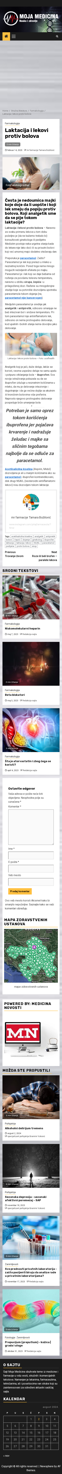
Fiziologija (10, 1337)
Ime (11, 848)
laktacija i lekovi (23, 543)
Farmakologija (12, 123)
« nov (6, 1455)
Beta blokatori (15, 694)
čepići (17, 539)
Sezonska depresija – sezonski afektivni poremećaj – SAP (25, 1198)
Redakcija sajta (29, 634)
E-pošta (13, 862)
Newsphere (46, 1466)
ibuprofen (49, 539)
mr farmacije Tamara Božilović (40, 150)
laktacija (10, 543)
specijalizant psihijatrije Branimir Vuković (26, 1136)
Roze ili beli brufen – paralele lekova (44, 556)
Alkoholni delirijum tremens (24, 1128)
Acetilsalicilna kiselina (19, 469)
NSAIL (37, 543)
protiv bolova (23, 546)
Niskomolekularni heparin (22, 628)
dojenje (26, 539)
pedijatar (10, 546)
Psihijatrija (10, 1123)
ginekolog (37, 539)
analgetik (39, 536)
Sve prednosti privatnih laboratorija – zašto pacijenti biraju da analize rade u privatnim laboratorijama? (31, 1272)
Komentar (14, 806)
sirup (34, 546)
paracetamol (28, 258)
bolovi (9, 539)
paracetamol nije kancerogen (23, 297)
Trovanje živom (14, 554)
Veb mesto (14, 875)
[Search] (57, 36)
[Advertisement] (31, 73)
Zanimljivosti (11, 1264)
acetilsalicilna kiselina (21, 536)
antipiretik (50, 536)
